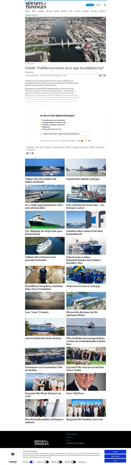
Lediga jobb (85, 11)
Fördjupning (41, 11)
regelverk (92, 154)
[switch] (46, 462)
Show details (82, 462)
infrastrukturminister (58, 154)
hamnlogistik (76, 154)
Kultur (71, 11)
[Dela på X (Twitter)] (102, 75)
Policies (68, 446)
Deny (115, 460)
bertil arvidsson (99, 154)
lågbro (42, 154)
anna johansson (31, 156)
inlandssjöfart (48, 154)
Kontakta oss (102, 11)
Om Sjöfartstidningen (72, 440)
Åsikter (34, 11)
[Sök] (105, 5)
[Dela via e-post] (104, 75)
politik (37, 154)
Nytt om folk (64, 11)
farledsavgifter (30, 154)
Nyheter (28, 11)
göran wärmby (84, 154)
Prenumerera (90, 5)
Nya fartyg (49, 11)
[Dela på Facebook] (100, 75)
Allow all (115, 451)
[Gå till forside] (55, 5)
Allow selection (115, 456)
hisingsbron (68, 154)
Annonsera (77, 11)
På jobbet (56, 11)
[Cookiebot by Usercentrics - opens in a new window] (12, 462)
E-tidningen (94, 11)
